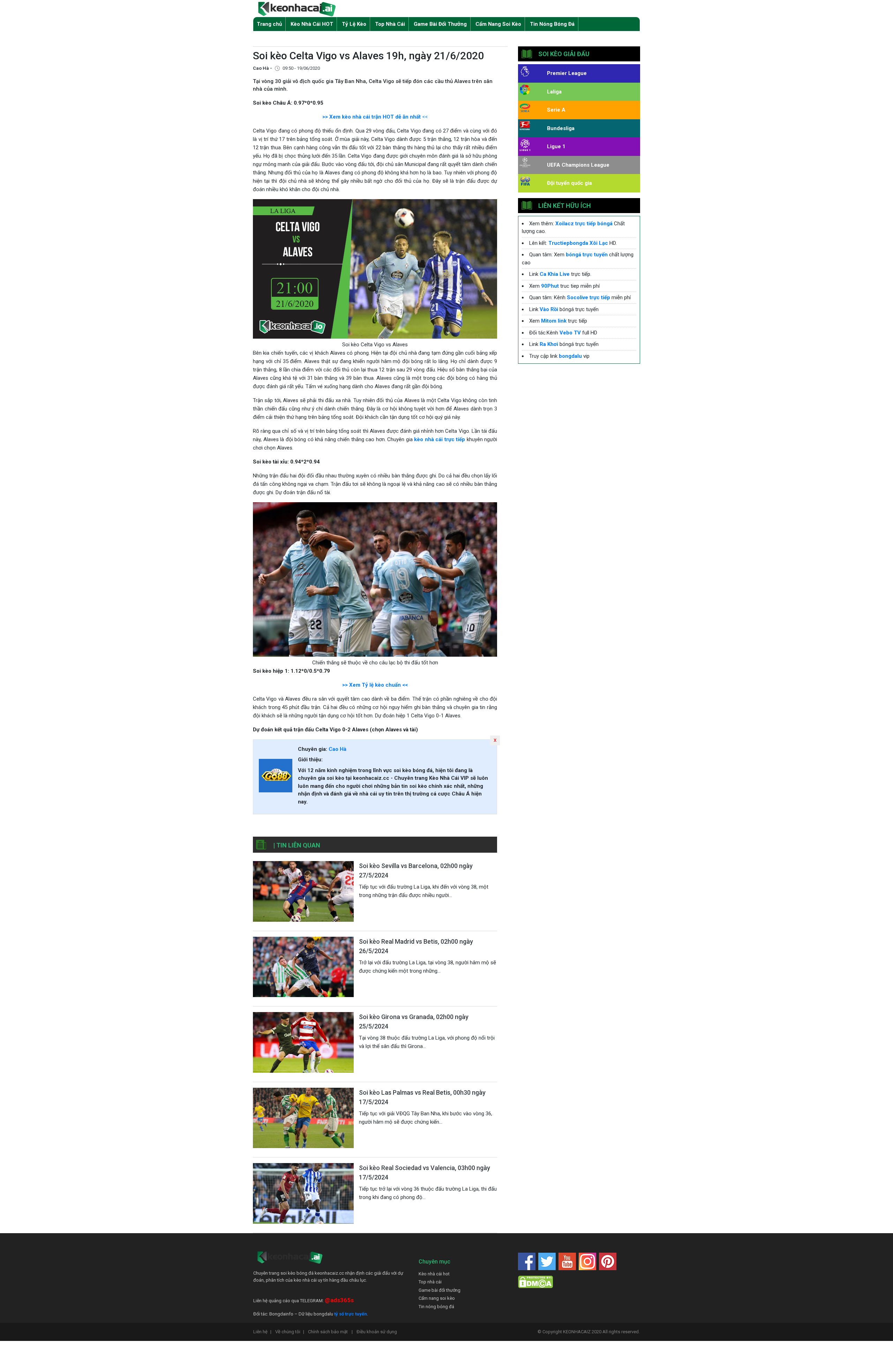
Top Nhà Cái (390, 24)
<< (424, 117)
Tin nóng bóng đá (436, 1306)
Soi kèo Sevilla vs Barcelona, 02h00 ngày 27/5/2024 (416, 870)
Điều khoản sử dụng (377, 1331)
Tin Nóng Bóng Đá (552, 24)
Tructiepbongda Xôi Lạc (578, 243)
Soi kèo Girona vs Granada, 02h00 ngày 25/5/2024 (413, 1021)
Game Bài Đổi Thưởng (440, 24)
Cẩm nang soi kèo (437, 1298)
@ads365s (339, 1300)
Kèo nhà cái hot (434, 1273)
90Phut (550, 286)
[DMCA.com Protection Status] (535, 1281)
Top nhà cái (430, 1281)
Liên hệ (262, 1331)
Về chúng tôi (289, 1331)
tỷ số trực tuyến (350, 1314)
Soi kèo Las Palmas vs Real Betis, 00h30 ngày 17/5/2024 (422, 1097)
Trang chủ (269, 24)
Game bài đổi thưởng (439, 1290)
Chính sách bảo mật (330, 1331)
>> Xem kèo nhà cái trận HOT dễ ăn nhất (371, 117)
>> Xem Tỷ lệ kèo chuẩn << (375, 685)
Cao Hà (337, 749)
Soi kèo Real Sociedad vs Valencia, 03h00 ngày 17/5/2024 (424, 1172)
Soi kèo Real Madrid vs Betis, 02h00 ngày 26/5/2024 (416, 946)
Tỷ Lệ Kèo (354, 24)
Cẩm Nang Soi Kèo (498, 24)
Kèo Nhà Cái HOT (312, 24)
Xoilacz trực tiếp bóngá (584, 223)
